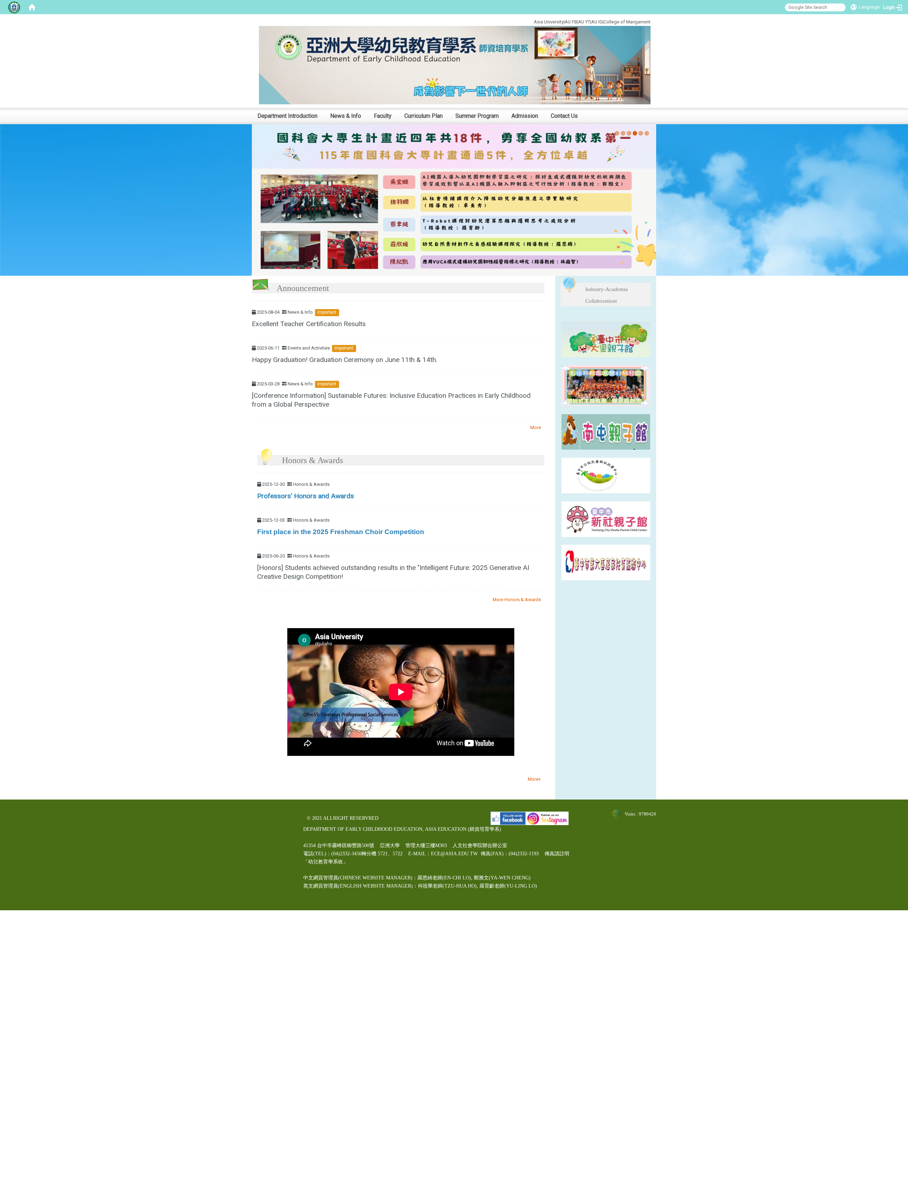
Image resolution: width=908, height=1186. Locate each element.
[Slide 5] (640, 133)
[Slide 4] (635, 133)
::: (509, 20)
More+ (534, 779)
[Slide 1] (617, 133)
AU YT (584, 21)
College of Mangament (627, 21)
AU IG (597, 21)
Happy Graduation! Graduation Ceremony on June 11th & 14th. (344, 360)
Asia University (549, 21)
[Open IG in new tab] (547, 818)
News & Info (345, 115)
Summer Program (477, 115)
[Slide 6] (646, 133)
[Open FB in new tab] (508, 818)
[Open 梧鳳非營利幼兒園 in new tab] (605, 385)
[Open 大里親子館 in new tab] (605, 338)
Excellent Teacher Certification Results (309, 324)
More (535, 427)
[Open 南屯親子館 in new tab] (605, 431)
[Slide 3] (629, 133)
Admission (524, 115)
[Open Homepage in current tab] (32, 7)
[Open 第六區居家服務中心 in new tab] (605, 562)
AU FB (571, 21)
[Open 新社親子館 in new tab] (605, 518)
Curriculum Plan (423, 115)
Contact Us (564, 115)
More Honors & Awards (517, 599)
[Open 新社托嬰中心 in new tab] (605, 475)
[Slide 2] (623, 133)
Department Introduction (287, 115)
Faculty (383, 115)
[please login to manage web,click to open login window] (14, 7)
